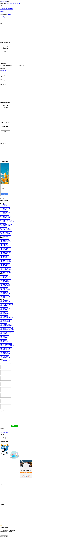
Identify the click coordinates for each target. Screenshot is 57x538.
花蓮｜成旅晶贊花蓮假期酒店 (6, 343)
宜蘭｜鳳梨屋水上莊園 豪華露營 (6, 328)
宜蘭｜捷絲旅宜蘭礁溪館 (5, 308)
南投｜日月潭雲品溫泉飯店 (5, 269)
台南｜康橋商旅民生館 (4, 283)
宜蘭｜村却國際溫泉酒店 (5, 320)
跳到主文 (2, 11)
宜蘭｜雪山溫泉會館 (4, 311)
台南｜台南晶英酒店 (4, 280)
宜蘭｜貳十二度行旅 (4, 333)
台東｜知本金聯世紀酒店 (5, 357)
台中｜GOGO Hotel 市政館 (5, 248)
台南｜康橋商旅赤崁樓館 (5, 284)
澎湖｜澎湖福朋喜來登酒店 (5, 360)
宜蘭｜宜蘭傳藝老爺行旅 (5, 324)
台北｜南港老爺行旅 (4, 209)
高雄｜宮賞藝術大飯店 (4, 288)
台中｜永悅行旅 (3, 244)
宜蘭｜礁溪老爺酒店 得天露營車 (6, 303)
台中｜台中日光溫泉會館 (5, 260)
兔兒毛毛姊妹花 (6, 9)
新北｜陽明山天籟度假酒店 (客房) (7, 220)
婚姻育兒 (9, 14)
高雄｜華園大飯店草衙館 (5, 289)
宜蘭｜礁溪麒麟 (3, 309)
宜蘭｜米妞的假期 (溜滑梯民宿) (6, 325)
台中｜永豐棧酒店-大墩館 (5, 241)
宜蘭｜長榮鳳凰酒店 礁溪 (5, 301)
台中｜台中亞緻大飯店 (4, 255)
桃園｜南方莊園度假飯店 (5, 225)
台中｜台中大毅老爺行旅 (5, 240)
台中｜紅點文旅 (3, 249)
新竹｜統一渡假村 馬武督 (5, 228)
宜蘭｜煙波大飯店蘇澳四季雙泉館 (7, 331)
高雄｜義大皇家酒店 (4, 291)
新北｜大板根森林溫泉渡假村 (6, 224)
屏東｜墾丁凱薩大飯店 (4, 297)
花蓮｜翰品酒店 (3, 336)
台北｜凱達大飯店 (4, 211)
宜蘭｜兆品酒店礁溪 (4, 307)
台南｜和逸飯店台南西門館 (5, 279)
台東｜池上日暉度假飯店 (5, 351)
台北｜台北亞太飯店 (4, 204)
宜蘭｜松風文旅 (3, 323)
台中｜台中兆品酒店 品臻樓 (5, 252)
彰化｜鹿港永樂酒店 (4, 268)
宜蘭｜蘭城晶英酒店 (4, 315)
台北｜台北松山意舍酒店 (5, 208)
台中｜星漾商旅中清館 (4, 264)
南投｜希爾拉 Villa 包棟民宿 (5, 272)
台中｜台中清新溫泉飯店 (5, 263)
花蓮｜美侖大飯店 (4, 341)
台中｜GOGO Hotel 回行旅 (5, 247)
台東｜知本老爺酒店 (4, 356)
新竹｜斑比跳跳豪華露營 (5, 236)
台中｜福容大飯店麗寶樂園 (5, 261)
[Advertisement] (28, 33)
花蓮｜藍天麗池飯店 (4, 340)
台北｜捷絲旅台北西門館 (5, 212)
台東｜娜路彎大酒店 (4, 352)
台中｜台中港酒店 (4, 245)
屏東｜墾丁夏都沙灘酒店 (5, 296)
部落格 (4, 17)
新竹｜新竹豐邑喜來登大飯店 (6, 231)
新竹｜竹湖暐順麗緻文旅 (5, 233)
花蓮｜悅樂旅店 (3, 339)
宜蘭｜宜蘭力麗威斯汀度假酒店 (6, 317)
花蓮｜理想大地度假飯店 (5, 348)
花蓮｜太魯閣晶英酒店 (4, 335)
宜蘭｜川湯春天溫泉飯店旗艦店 (6, 304)
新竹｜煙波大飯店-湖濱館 (5, 229)
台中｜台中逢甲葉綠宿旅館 (5, 259)
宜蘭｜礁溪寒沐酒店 (4, 300)
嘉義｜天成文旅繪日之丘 (5, 276)
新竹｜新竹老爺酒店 (4, 232)
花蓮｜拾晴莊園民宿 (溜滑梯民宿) (7, 345)
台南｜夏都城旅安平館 (4, 281)
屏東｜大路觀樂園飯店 (4, 292)
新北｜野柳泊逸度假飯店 (5, 217)
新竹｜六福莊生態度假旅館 (5, 235)
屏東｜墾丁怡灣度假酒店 (5, 293)
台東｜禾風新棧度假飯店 (5, 353)
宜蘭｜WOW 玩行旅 (4, 312)
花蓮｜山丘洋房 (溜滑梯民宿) (6, 344)
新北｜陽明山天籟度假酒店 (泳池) (7, 221)
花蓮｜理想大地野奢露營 (5, 349)
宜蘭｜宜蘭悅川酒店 (4, 316)
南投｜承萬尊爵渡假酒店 (5, 271)
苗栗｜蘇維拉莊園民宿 (4, 239)
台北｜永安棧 (3, 213)
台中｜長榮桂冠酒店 (4, 243)
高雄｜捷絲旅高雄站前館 (5, 285)
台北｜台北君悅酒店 (4, 205)
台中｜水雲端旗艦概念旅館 (5, 251)
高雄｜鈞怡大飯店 (4, 287)
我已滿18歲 (3, 536)
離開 (6, 536)
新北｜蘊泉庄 (3, 223)
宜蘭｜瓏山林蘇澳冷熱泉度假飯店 (7, 329)
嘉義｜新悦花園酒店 (4, 275)
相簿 (3, 16)
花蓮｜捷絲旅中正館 (4, 337)
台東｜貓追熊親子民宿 (4, 355)
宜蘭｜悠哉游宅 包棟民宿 (5, 313)
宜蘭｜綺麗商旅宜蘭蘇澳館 (5, 332)
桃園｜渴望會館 (3, 227)
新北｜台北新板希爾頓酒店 (5, 216)
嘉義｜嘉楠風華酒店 (4, 277)
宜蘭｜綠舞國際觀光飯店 (5, 321)
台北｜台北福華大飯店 (4, 215)
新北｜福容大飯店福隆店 (5, 219)
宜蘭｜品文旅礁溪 (4, 305)
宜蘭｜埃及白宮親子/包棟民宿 (6, 319)
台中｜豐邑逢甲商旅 (4, 257)
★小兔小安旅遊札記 (4, 432)
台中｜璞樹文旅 (3, 253)
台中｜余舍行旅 (3, 256)
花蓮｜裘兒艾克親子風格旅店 (6, 347)
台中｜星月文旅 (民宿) (4, 265)
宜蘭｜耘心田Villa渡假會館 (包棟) (7, 327)
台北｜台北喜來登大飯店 (5, 207)
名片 (3, 19)
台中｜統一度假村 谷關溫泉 (5, 267)
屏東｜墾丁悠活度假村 (4, 295)
